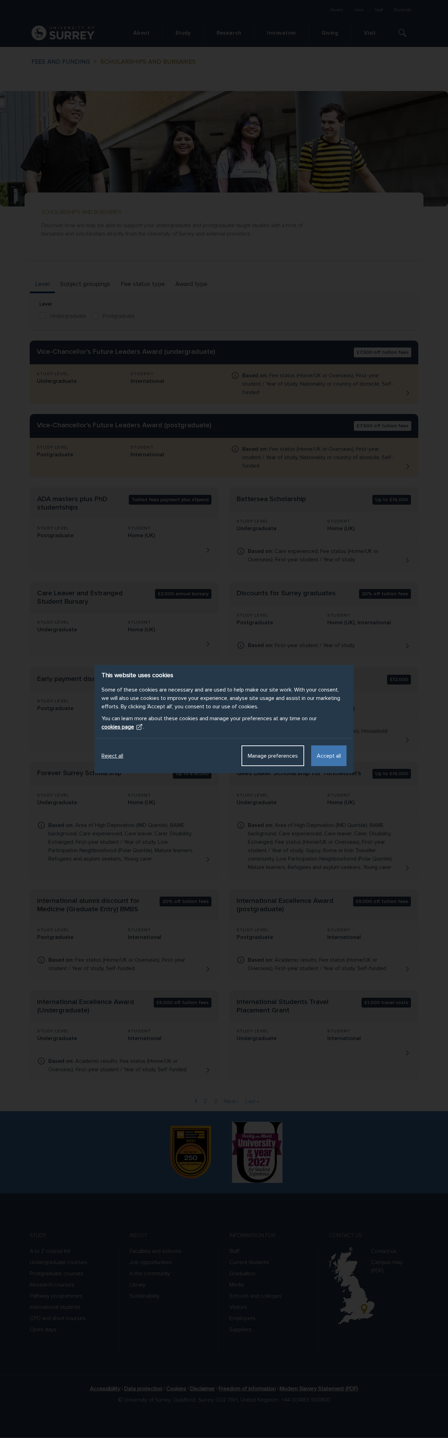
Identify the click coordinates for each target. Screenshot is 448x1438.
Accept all (329, 755)
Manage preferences (273, 755)
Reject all (112, 755)
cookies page (118, 726)
